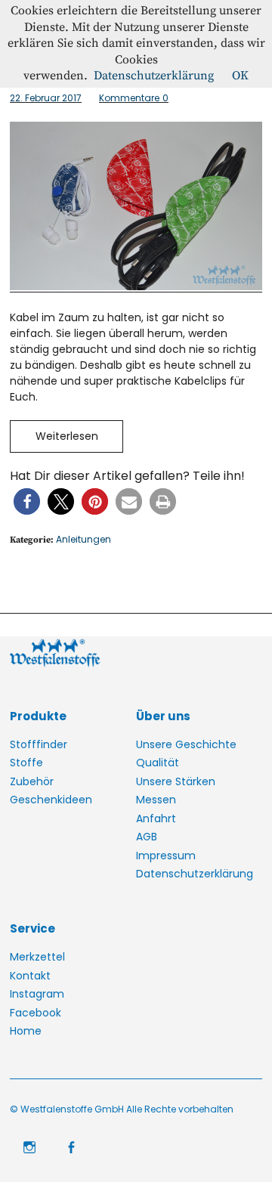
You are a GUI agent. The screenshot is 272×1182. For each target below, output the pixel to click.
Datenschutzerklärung (194, 873)
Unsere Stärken (175, 781)
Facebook (35, 1012)
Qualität (157, 762)
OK (240, 75)
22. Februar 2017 (46, 97)
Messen (156, 799)
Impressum (166, 855)
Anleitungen (83, 539)
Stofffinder (38, 744)
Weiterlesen (67, 436)
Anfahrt (156, 818)
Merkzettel (37, 956)
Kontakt (30, 975)
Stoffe (26, 762)
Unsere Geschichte (186, 744)
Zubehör (32, 781)
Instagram (37, 993)
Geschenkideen (51, 799)
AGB (146, 836)
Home (26, 1030)
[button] (27, 501)
